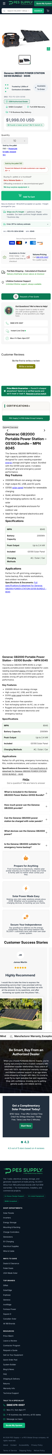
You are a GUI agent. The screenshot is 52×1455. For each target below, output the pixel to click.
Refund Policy (39, 1451)
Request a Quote (10, 1350)
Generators (8, 1237)
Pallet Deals (8, 1268)
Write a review (26, 366)
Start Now (26, 1125)
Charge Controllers (11, 1232)
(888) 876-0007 (16, 323)
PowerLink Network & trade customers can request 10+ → (25, 169)
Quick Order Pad (10, 1360)
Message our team (15, 1419)
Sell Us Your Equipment (13, 1355)
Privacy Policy (37, 1445)
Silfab (5, 1285)
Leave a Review (10, 1341)
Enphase (7, 1295)
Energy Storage (9, 1222)
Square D (7, 1314)
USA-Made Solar (10, 1273)
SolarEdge (7, 1290)
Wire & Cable (8, 1251)
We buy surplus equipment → (16, 187)
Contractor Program (11, 1345)
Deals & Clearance (11, 1263)
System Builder (9, 1364)
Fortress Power (9, 1309)
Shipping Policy (25, 1451)
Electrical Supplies (11, 1246)
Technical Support (11, 1393)
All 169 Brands (9, 1323)
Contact (13, 1445)
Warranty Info (9, 1388)
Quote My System (14, 1425)
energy (9, 462)
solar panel (17, 487)
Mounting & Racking (11, 1227)
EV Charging (8, 1241)
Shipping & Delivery (11, 1379)
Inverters (7, 1218)
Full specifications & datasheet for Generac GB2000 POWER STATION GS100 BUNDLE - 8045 (24, 771)
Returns (6, 1383)
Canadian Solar (9, 1319)
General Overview (10, 427)
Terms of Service (10, 1451)
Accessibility (24, 1445)
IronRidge (7, 1304)
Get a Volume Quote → (13, 180)
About (5, 1445)
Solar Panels (8, 1213)
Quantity (5, 135)
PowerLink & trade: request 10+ (10, 152)
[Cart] (47, 11)
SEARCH (38, 11)
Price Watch (8, 1336)
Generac (7, 1300)
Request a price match (36, 393)
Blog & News (8, 1369)
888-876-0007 (42, 257)
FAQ (5, 1374)
